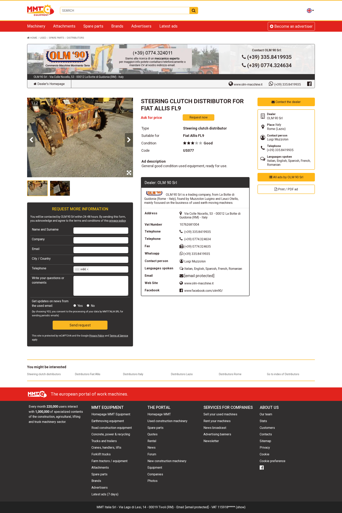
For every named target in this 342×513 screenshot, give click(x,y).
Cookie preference (272, 461)
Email (35, 249)
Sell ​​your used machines (220, 414)
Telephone (39, 268)
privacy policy (117, 220)
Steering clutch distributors (44, 374)
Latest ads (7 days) (104, 494)
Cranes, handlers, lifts (106, 447)
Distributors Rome (230, 374)
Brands (117, 26)
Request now (198, 117)
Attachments (64, 26)
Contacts (266, 434)
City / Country (41, 258)
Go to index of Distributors (283, 374)
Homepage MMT (159, 414)
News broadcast (214, 428)
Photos (152, 481)
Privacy (265, 447)
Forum (151, 454)
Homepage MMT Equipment (110, 414)
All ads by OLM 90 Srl (287, 177)
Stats (263, 421)
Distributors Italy (133, 374)
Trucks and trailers (104, 441)
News (151, 447)
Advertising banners (217, 434)
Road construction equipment (111, 428)
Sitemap (265, 441)
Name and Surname (45, 229)
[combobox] (81, 269)
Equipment (154, 467)
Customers (267, 428)
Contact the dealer (288, 102)
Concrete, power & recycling (110, 434)
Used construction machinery (167, 421)
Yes (80, 306)
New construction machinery (166, 461)
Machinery (36, 26)
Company (38, 239)
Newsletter (211, 441)
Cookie (264, 454)
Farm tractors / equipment (109, 461)
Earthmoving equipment (107, 421)
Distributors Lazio (182, 374)
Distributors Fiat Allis (87, 374)
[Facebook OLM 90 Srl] (309, 83)
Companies (155, 474)
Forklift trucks (101, 454)
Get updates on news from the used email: (50, 303)
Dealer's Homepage (51, 84)
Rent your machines (217, 421)
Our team (266, 414)
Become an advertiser (293, 26)
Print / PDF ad (287, 189)
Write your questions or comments (48, 280)
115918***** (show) (231, 507)
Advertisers (141, 26)
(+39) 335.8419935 (269, 57)
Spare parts (93, 26)
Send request (80, 325)
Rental (151, 441)
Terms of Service (119, 335)
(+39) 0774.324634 (269, 65)
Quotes (152, 434)
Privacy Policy (96, 335)
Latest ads (168, 26)
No (93, 306)
